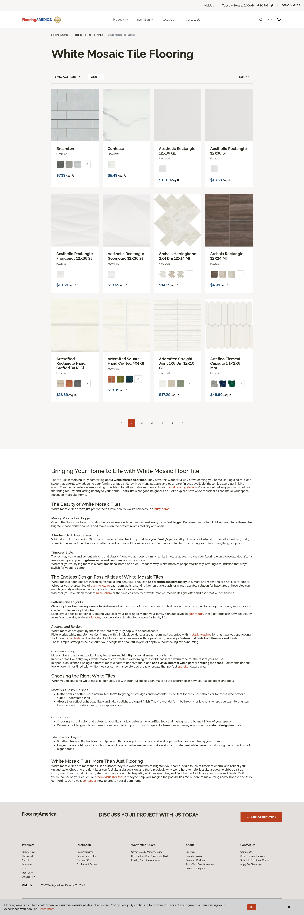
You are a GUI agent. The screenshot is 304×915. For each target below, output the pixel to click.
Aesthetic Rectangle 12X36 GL (177, 150)
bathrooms (196, 613)
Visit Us (209, 5)
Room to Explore (194, 856)
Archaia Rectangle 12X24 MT (226, 256)
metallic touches (200, 634)
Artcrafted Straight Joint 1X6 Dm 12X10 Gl (177, 363)
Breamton (65, 148)
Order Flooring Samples (252, 856)
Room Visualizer (85, 852)
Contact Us (193, 19)
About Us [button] (168, 19)
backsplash (72, 638)
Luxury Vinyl (28, 852)
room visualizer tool (109, 777)
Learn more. (47, 909)
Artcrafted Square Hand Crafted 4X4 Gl (126, 361)
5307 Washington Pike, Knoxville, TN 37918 (63, 885)
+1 (189, 274)
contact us (89, 780)
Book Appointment (263, 816)
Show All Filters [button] (65, 76)
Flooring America (60, 35)
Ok (251, 907)
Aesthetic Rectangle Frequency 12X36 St (74, 256)
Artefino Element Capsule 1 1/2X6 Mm (225, 363)
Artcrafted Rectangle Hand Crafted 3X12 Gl (71, 363)
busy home (162, 509)
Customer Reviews (195, 860)
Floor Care (27, 872)
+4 (87, 383)
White (100, 35)
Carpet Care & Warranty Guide (146, 852)
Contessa (116, 148)
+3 (241, 383)
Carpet (25, 860)
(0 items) (279, 20)
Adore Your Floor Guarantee (200, 864)
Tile (89, 35)
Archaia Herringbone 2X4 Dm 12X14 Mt (177, 256)
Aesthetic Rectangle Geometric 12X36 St (126, 256)
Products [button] (119, 19)
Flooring (78, 35)
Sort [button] (241, 76)
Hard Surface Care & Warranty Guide (150, 856)
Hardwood (27, 856)
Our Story (190, 852)
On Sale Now (28, 877)
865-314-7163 (291, 5)
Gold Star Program (195, 868)
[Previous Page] (122, 423)
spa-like (183, 666)
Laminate (27, 864)
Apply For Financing (250, 864)
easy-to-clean (100, 585)
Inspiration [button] (143, 19)
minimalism (104, 593)
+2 (87, 164)
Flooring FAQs (84, 860)
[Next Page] (182, 423)
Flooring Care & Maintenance (146, 860)
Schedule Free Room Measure (255, 860)
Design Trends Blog (86, 856)
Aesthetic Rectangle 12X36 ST (228, 150)
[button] (261, 19)
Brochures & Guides (87, 864)
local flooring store (181, 487)
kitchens (94, 617)
